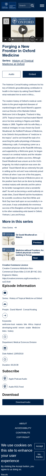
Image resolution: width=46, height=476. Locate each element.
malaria (19, 324)
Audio (11, 74)
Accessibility (23, 428)
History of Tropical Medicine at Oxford (25, 298)
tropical (37, 324)
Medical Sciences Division (25, 342)
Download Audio (23, 402)
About (23, 423)
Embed (32, 74)
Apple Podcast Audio (18, 379)
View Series (7, 228)
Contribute (23, 432)
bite (25, 324)
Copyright (23, 437)
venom (21, 328)
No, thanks (39, 455)
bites (4, 331)
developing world (9, 328)
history (10, 331)
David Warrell (16, 310)
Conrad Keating (30, 310)
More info (4, 474)
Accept (39, 446)
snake (28, 328)
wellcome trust (8, 324)
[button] (23, 29)
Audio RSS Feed (16, 387)
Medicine (36, 328)
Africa (30, 324)
